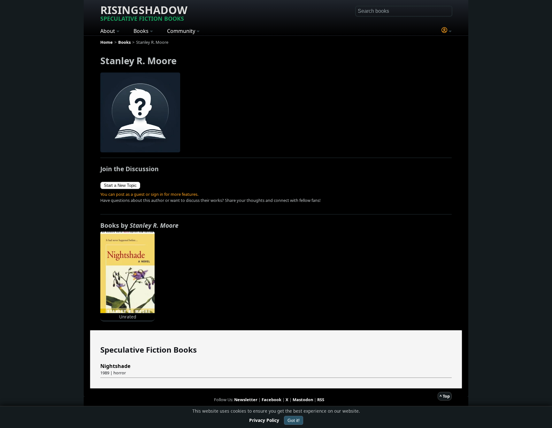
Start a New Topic (120, 185)
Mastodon (303, 399)
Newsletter (245, 399)
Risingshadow (144, 12)
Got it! (294, 420)
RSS (320, 399)
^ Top (445, 396)
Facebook (271, 399)
